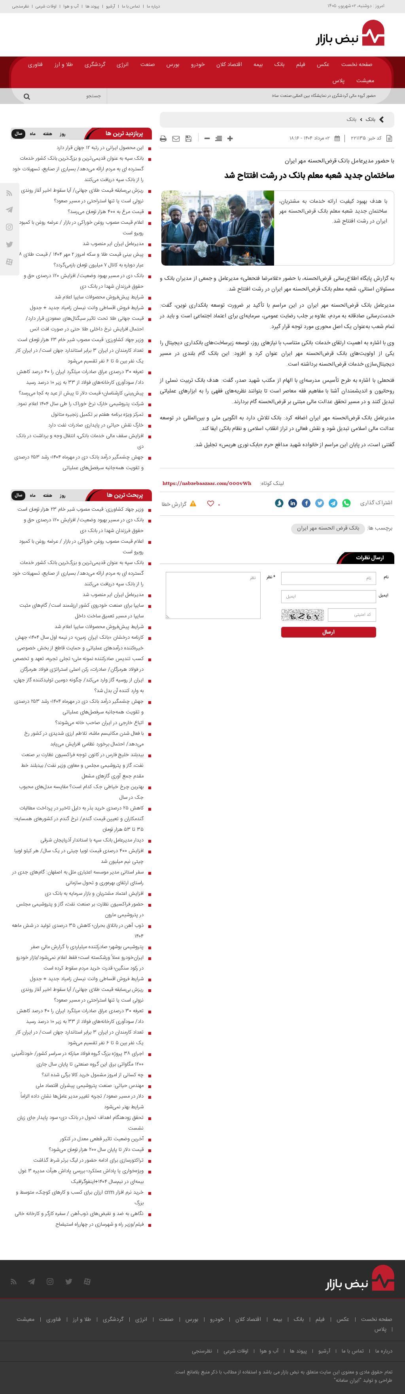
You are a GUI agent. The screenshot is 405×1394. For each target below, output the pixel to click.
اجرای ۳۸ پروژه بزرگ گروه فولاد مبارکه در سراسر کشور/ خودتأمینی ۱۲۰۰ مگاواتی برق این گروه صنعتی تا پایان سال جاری (77, 1059)
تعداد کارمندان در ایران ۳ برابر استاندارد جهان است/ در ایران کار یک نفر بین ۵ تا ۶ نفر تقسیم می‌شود (80, 356)
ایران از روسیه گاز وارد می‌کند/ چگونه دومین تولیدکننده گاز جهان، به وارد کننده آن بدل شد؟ (78, 685)
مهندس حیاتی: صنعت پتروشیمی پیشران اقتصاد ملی (90, 1085)
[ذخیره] (188, 138)
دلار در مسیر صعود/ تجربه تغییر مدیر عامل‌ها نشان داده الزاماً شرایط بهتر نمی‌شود (82, 1101)
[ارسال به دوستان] (176, 138)
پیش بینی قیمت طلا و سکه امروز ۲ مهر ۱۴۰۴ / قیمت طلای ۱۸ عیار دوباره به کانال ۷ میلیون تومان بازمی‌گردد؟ (80, 260)
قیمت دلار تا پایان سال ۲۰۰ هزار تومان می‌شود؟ (96, 1149)
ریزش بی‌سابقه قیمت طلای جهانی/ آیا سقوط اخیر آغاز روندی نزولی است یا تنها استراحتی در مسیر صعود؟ (82, 196)
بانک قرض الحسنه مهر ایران (328, 528)
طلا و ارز (64, 65)
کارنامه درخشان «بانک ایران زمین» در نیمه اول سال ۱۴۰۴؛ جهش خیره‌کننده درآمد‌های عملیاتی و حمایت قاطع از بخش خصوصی (79, 643)
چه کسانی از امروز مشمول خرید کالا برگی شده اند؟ (93, 1075)
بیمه (258, 65)
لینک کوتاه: (272, 484)
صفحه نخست (357, 65)
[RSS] (9, 193)
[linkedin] (292, 503)
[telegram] (9, 209)
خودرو (197, 65)
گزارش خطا (175, 504)
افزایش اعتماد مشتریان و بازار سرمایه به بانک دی (94, 893)
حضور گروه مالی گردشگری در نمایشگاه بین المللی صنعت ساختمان (320, 96)
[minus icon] (207, 138)
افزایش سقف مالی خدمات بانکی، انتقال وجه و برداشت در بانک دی (80, 441)
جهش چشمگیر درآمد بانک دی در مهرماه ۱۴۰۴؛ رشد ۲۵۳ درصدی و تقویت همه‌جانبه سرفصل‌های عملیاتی (79, 462)
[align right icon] (218, 138)
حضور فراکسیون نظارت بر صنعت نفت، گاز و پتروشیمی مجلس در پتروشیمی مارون (80, 909)
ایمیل (384, 595)
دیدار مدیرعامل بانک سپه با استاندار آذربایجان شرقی (92, 840)
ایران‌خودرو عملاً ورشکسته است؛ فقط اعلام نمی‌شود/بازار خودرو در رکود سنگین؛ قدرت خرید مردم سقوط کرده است (80, 963)
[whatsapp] (346, 503)
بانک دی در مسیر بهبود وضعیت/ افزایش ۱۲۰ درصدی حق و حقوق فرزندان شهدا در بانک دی (84, 281)
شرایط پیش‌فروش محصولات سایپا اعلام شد (99, 297)
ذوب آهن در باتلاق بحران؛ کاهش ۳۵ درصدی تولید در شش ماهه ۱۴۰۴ (78, 931)
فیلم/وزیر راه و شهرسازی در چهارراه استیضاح (99, 1224)
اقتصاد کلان (229, 65)
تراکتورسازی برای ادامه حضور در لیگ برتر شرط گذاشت (88, 1160)
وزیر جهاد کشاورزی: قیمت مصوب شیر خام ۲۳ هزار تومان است (80, 340)
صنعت (147, 65)
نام (386, 577)
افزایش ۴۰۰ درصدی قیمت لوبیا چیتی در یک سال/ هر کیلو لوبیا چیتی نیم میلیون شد (79, 856)
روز (63, 134)
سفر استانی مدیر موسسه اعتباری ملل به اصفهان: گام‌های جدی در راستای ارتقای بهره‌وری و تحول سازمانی (78, 877)
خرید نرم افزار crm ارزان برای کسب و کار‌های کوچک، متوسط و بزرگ (80, 1197)
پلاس (338, 81)
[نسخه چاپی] (163, 138)
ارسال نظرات (370, 558)
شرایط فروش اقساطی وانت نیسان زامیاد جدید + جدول (87, 308)
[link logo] (346, 33)
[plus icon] (230, 138)
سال (18, 134)
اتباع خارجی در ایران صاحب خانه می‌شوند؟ (99, 723)
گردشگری (95, 65)
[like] (210, 503)
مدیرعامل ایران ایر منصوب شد (113, 244)
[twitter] (319, 503)
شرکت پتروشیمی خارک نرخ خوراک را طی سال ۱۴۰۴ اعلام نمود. (80, 404)
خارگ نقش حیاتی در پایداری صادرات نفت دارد (96, 425)
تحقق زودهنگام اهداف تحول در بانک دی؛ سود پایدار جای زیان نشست (80, 1123)
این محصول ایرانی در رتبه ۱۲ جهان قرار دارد (100, 147)
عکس (323, 65)
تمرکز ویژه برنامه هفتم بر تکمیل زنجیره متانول (97, 414)
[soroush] (279, 503)
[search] (28, 96)
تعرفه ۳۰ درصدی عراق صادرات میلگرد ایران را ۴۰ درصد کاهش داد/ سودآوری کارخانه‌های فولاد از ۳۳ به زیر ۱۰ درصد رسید (80, 377)
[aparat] (9, 262)
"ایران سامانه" (347, 1381)
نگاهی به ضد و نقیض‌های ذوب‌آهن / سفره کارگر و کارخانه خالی (79, 1213)
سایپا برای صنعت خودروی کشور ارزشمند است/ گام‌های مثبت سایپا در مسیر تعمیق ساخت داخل (81, 611)
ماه (32, 134)
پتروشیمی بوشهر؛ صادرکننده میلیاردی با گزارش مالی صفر (87, 947)
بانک (279, 65)
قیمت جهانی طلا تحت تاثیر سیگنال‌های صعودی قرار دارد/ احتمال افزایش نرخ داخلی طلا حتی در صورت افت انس (85, 324)
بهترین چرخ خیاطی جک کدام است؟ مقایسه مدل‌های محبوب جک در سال (81, 792)
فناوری (35, 65)
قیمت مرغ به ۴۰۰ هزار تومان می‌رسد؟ (106, 211)
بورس (173, 65)
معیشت (365, 81)
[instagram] (9, 227)
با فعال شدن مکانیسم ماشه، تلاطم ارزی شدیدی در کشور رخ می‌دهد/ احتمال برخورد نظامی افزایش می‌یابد (84, 739)
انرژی (123, 65)
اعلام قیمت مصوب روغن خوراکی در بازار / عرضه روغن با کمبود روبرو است (81, 228)
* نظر (271, 577)
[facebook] (306, 503)
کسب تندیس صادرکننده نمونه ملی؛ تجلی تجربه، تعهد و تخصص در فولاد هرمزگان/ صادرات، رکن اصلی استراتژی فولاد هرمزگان (78, 664)
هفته (47, 134)
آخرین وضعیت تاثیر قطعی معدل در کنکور (102, 1139)
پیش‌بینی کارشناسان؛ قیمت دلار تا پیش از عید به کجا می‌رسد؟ (81, 393)
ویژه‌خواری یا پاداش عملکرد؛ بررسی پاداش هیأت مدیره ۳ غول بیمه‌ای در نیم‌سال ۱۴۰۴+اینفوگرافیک (81, 1176)
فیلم (300, 65)
